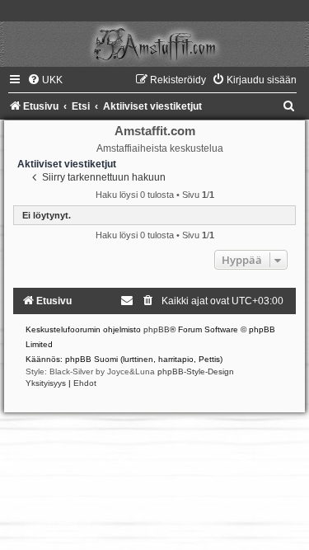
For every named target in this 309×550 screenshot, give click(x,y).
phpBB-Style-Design (195, 371)
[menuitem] (45, 80)
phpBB (156, 329)
